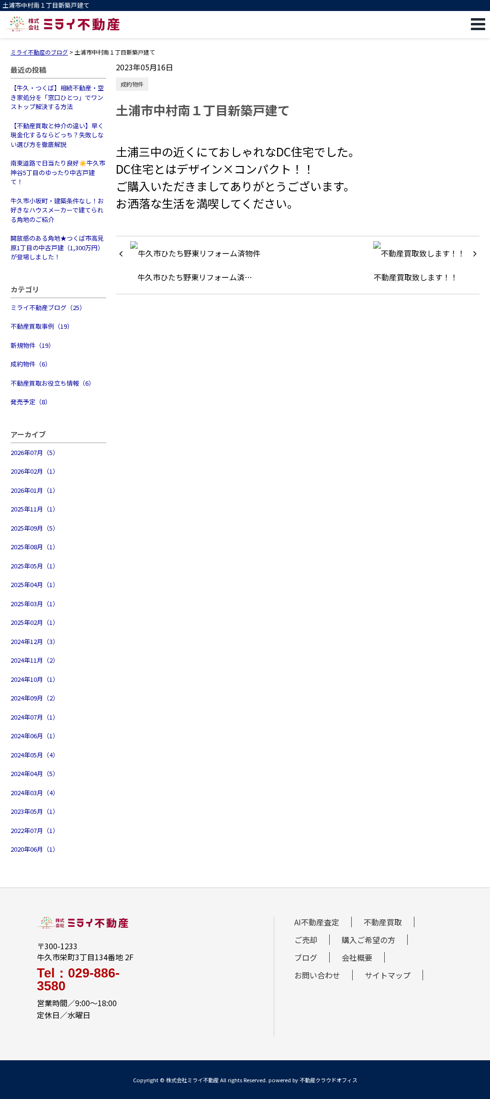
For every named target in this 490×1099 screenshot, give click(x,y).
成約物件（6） (31, 363)
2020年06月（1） (35, 849)
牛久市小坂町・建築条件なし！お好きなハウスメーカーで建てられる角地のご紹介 (57, 210)
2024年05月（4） (35, 754)
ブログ (305, 957)
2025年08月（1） (35, 546)
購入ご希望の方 (368, 939)
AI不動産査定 (316, 922)
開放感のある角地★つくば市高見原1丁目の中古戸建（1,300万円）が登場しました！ (57, 247)
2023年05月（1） (35, 811)
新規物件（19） (33, 345)
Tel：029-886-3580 (78, 980)
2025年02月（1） (35, 622)
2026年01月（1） (35, 490)
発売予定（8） (31, 401)
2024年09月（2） (35, 697)
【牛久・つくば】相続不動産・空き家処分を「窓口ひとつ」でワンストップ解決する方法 (57, 97)
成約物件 (132, 84)
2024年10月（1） (35, 679)
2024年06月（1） (35, 735)
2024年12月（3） (35, 641)
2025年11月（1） (35, 508)
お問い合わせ (317, 975)
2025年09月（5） (35, 528)
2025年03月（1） (35, 603)
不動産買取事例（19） (42, 326)
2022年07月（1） (35, 830)
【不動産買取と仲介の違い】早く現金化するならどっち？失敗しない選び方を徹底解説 (57, 135)
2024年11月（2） (35, 660)
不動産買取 (383, 922)
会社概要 (357, 957)
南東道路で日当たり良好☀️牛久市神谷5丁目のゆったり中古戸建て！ (58, 172)
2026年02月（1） (35, 471)
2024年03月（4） (35, 792)
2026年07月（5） (35, 452)
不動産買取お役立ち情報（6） (53, 383)
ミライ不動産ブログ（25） (48, 307)
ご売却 (305, 939)
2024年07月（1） (35, 717)
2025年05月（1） (35, 565)
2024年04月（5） (35, 773)
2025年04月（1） (35, 584)
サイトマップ (388, 975)
